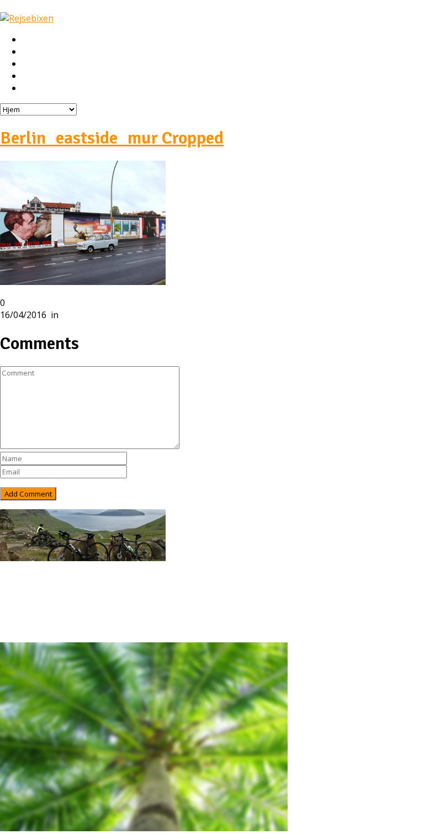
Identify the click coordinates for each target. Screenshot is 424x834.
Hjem (32, 39)
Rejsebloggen (48, 88)
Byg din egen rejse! (59, 76)
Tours (34, 603)
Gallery (36, 627)
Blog (31, 615)
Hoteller (38, 64)
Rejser (34, 51)
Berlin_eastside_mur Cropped (112, 138)
